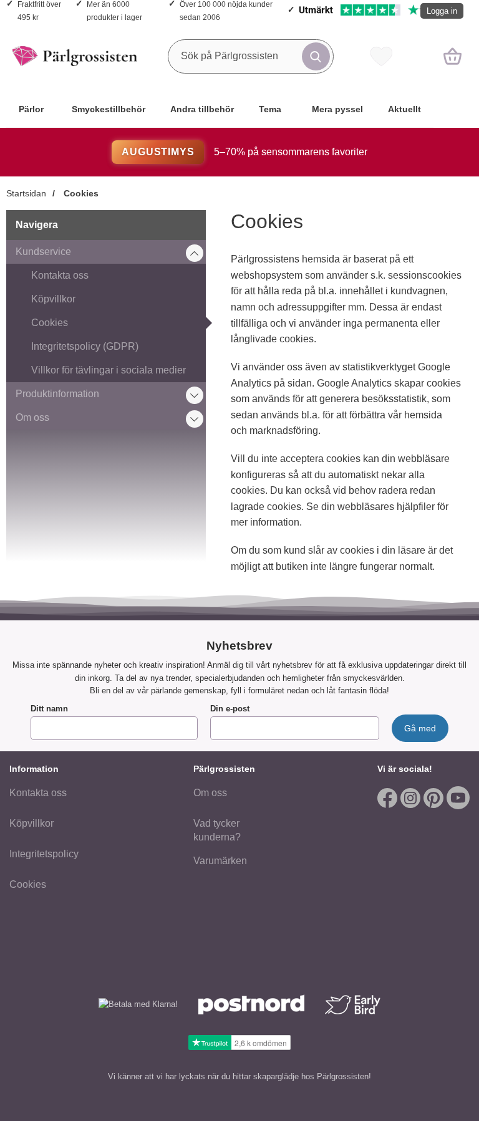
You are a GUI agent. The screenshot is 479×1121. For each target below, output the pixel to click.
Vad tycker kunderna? (217, 830)
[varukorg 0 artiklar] (452, 56)
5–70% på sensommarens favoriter (244, 152)
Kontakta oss (60, 275)
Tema (270, 109)
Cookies (80, 193)
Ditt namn (49, 708)
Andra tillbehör (202, 109)
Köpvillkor (53, 299)
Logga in (442, 11)
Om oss (32, 417)
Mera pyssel (337, 109)
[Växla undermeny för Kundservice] (194, 253)
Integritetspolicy (44, 854)
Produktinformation (57, 393)
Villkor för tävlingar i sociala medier (108, 370)
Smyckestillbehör (108, 109)
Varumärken (220, 860)
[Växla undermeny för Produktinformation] (194, 395)
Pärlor (31, 109)
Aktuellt (404, 109)
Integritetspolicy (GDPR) (84, 346)
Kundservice (43, 251)
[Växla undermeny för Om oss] (194, 419)
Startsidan (26, 193)
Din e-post (229, 708)
